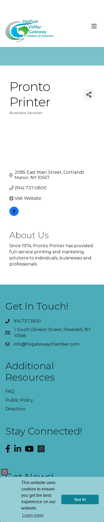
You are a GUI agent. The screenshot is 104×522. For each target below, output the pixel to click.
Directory (15, 408)
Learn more (33, 515)
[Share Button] (89, 94)
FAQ (9, 391)
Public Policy (19, 400)
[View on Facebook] (14, 214)
